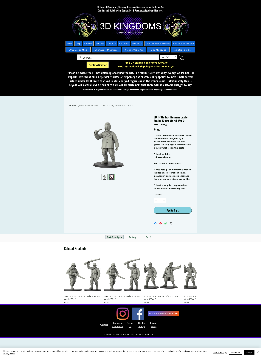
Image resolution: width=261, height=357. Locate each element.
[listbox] (168, 57)
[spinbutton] (160, 200)
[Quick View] (82, 274)
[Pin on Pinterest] (160, 223)
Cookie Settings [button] (220, 352)
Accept (249, 352)
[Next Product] (193, 274)
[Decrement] (156, 200)
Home (72, 105)
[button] (168, 57)
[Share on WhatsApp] (165, 223)
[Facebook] (138, 314)
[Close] (257, 352)
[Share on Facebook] (155, 223)
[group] (130, 280)
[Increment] (164, 200)
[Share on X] (171, 223)
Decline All (235, 352)
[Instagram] (122, 314)
